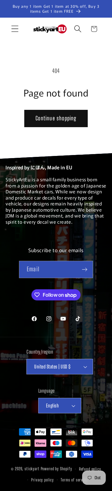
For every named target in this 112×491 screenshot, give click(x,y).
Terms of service (74, 479)
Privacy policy (42, 479)
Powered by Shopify (56, 469)
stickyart (32, 469)
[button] (15, 29)
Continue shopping (55, 118)
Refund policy (90, 469)
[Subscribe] (84, 269)
